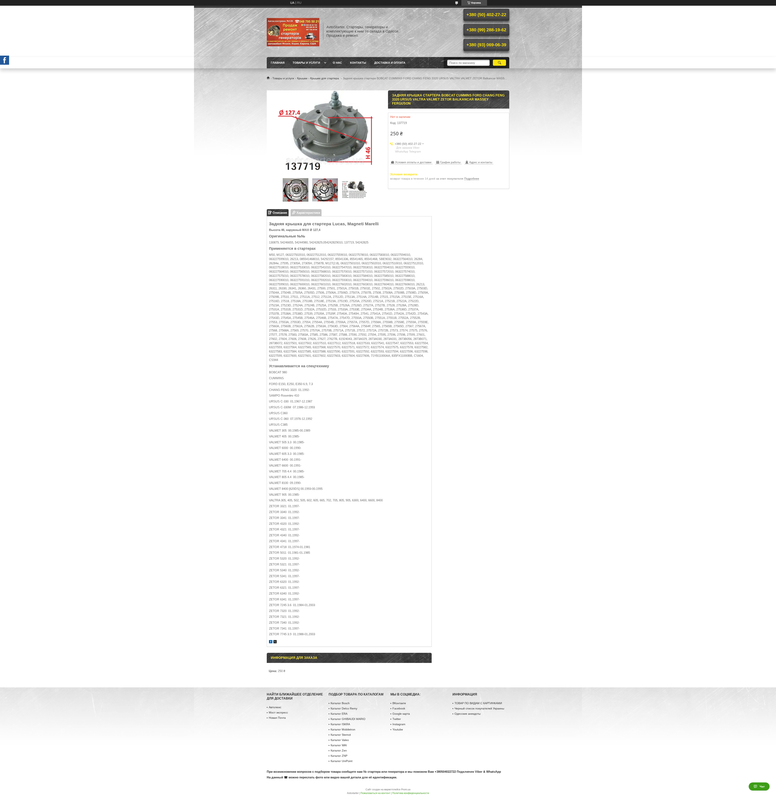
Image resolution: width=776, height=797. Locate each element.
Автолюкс (275, 707)
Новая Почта (277, 717)
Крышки (302, 78)
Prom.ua (405, 789)
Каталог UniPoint (341, 761)
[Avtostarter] (293, 31)
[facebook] (270, 642)
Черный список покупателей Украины (479, 708)
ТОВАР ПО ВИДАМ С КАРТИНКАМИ (478, 703)
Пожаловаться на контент (375, 793)
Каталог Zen (339, 750)
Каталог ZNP (339, 755)
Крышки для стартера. (325, 78)
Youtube (397, 729)
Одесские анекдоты (467, 713)
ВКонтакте (399, 703)
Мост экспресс (278, 712)
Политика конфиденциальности (410, 793)
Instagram (398, 724)
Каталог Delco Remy (344, 708)
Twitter (396, 719)
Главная (278, 62)
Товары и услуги (306, 62)
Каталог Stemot (341, 734)
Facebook (398, 708)
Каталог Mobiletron (343, 729)
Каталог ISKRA (340, 724)
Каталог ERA (339, 713)
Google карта (401, 713)
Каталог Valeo (340, 740)
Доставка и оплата (389, 62)
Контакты (358, 62)
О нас (337, 62)
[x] (275, 642)
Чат (762, 786)
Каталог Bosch (340, 703)
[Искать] (499, 63)
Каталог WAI (339, 745)
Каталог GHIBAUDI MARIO (348, 719)
